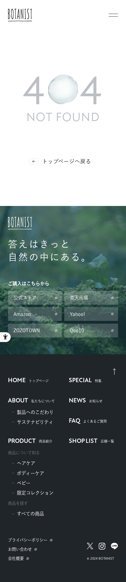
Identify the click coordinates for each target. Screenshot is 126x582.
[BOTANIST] (20, 15)
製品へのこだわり (35, 412)
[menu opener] (113, 15)
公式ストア (24, 297)
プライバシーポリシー (27, 540)
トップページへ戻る (66, 161)
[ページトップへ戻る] (114, 371)
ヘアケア (26, 463)
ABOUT (31, 401)
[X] (90, 550)
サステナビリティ (35, 422)
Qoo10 (77, 330)
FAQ (88, 421)
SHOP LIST (91, 441)
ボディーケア (30, 473)
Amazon (22, 314)
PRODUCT (30, 441)
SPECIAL (85, 381)
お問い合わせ (20, 549)
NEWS (85, 401)
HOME (28, 381)
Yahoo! (77, 314)
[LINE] (114, 550)
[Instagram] (102, 550)
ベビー (23, 483)
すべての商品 (30, 513)
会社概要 (16, 558)
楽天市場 (79, 297)
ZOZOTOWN (26, 330)
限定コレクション (35, 492)
